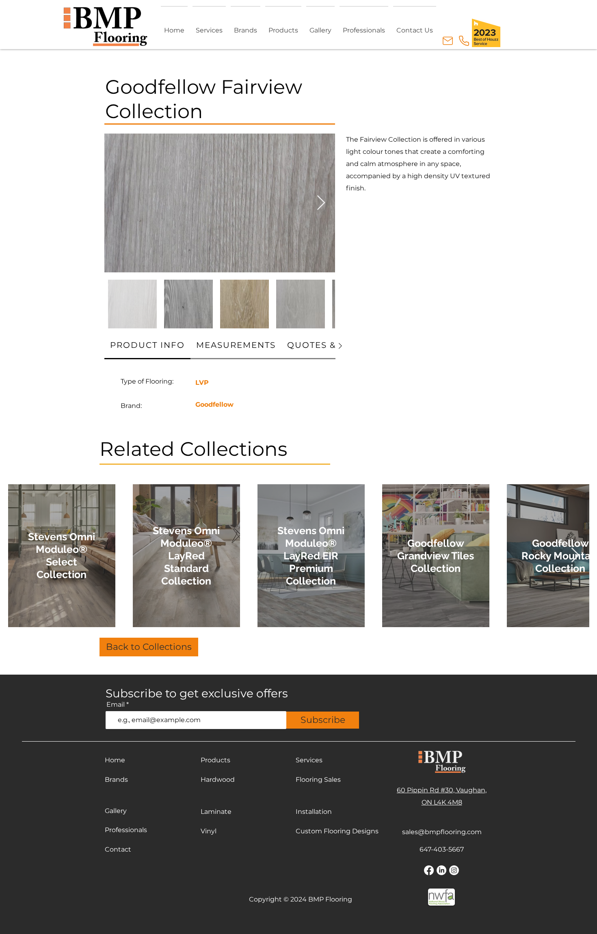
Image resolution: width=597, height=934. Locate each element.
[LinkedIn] (441, 870)
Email (115, 704)
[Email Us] (447, 41)
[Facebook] (429, 870)
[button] (283, 26)
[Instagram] (454, 870)
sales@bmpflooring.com (442, 832)
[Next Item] (321, 203)
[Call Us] (464, 41)
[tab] (147, 345)
